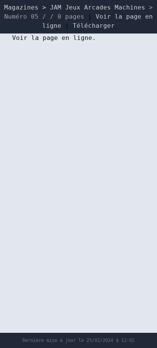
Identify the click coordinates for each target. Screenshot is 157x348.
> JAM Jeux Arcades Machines (95, 7)
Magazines (21, 7)
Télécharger (94, 25)
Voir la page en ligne (52, 37)
